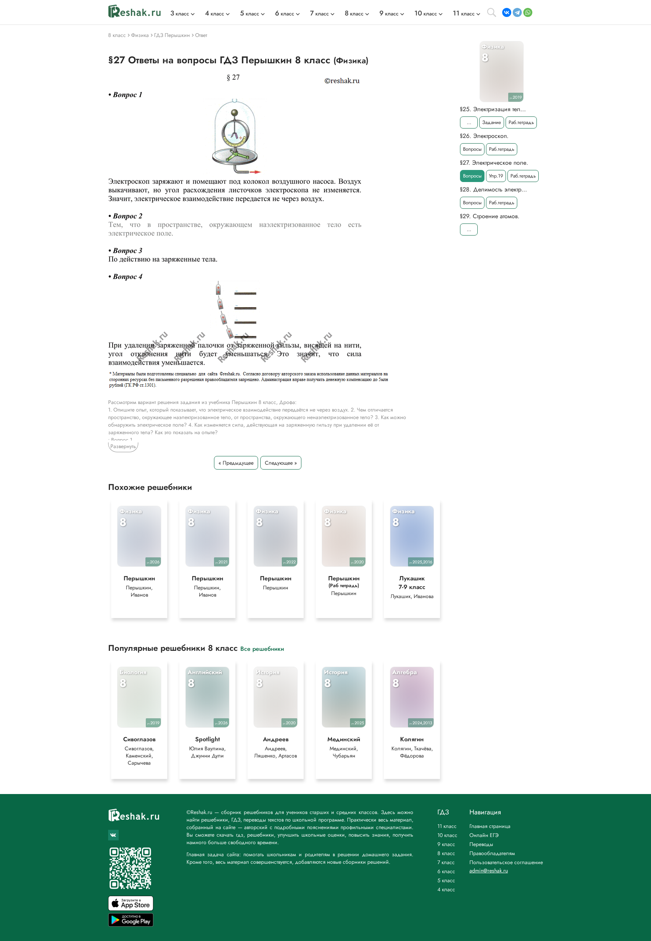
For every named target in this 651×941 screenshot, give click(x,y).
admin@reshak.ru (488, 870)
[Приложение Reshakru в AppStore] (130, 908)
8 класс (446, 853)
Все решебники (262, 648)
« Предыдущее (236, 463)
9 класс (446, 844)
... (469, 122)
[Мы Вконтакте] (113, 835)
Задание (491, 122)
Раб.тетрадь (521, 122)
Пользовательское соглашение (506, 862)
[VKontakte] (506, 12)
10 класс (447, 835)
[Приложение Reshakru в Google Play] (130, 924)
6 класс (446, 871)
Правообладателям (492, 853)
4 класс (446, 889)
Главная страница (489, 826)
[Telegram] (517, 12)
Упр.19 (496, 175)
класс (179, 13)
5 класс (446, 880)
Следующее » (281, 463)
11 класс (447, 826)
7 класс (446, 862)
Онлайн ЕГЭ (484, 835)
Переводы (481, 844)
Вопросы (472, 149)
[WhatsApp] (527, 12)
